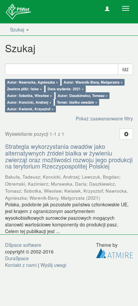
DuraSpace (17, 258)
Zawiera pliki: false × (24, 88)
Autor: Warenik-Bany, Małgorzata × (93, 82)
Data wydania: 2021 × (66, 88)
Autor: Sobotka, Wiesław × (29, 95)
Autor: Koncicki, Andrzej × (29, 102)
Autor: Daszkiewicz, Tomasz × (83, 95)
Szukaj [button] (17, 29)
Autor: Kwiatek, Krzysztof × (30, 108)
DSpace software (23, 244)
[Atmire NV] (114, 252)
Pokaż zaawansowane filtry (104, 118)
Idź (125, 69)
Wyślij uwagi (53, 265)
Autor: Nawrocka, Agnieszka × (32, 82)
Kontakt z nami (21, 265)
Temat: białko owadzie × (77, 102)
